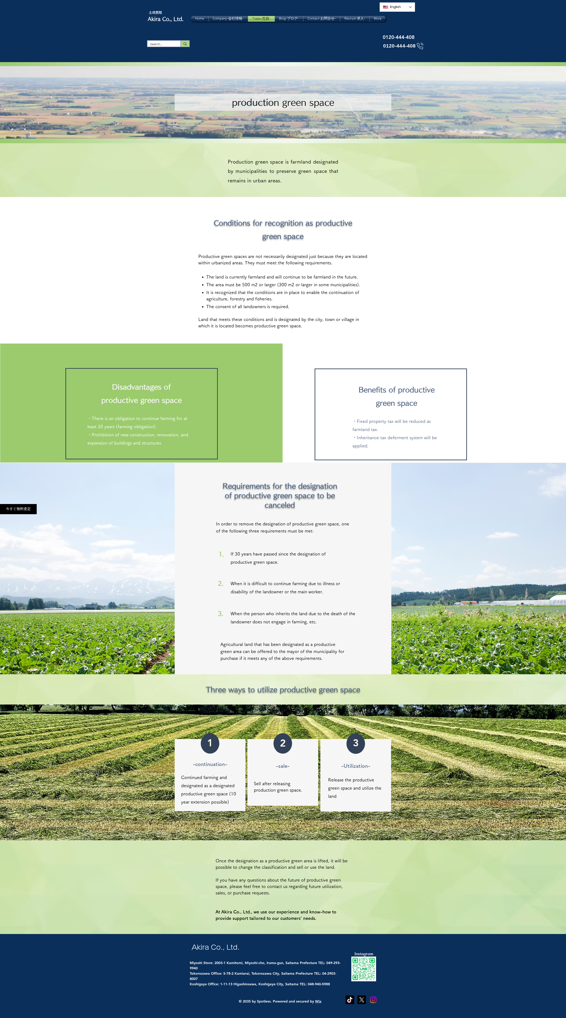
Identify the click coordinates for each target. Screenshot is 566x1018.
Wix (318, 1001)
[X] (361, 999)
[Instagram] (373, 999)
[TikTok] (350, 999)
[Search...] (184, 44)
